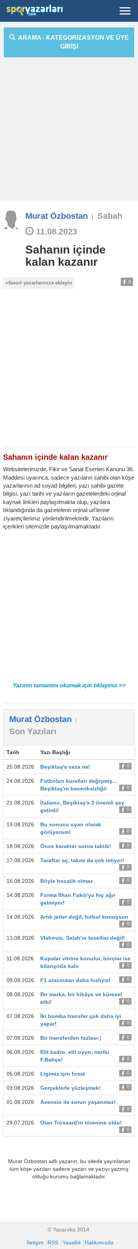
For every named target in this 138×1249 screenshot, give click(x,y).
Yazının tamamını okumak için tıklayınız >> (69, 685)
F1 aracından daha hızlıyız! (75, 980)
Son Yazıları (32, 731)
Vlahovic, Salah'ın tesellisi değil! (82, 938)
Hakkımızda (99, 1242)
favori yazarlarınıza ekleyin (40, 283)
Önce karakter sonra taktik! (75, 846)
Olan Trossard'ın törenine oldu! (81, 1123)
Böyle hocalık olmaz (66, 881)
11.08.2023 (55, 231)
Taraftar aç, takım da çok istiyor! (82, 860)
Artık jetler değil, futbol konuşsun (84, 917)
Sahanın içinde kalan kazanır (65, 255)
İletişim (35, 1242)
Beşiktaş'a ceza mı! (65, 767)
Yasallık (71, 1242)
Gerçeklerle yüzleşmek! (70, 1088)
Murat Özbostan (56, 216)
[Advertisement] (69, 131)
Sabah (109, 216)
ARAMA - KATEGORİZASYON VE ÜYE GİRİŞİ (72, 42)
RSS (53, 1242)
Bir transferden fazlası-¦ (70, 1038)
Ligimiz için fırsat (62, 1074)
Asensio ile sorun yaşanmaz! (78, 1102)
